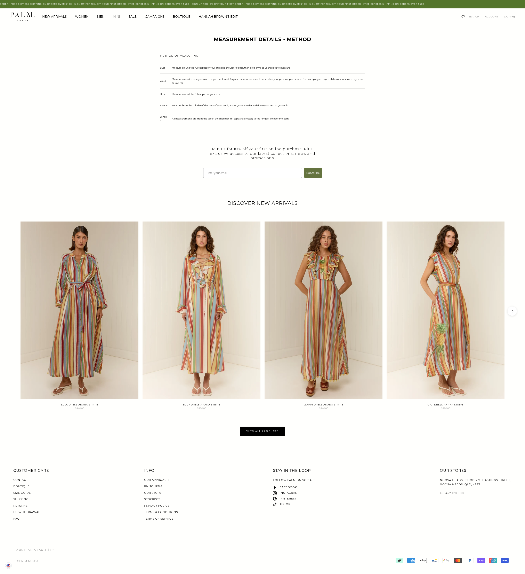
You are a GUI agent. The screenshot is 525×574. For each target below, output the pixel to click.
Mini (116, 16)
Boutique (181, 16)
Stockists (152, 499)
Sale (133, 16)
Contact (20, 479)
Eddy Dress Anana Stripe (201, 404)
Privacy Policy (156, 505)
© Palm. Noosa (27, 561)
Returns (20, 505)
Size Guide (22, 492)
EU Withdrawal (26, 512)
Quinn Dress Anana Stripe (323, 404)
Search (474, 16)
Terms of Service (158, 518)
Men (100, 16)
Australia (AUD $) (33, 549)
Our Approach (156, 479)
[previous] (12, 311)
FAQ (16, 518)
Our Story (153, 492)
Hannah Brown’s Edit (218, 16)
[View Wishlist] (463, 16)
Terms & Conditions (161, 512)
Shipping (21, 499)
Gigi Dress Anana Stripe (445, 404)
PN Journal (154, 486)
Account (491, 16)
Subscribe (313, 172)
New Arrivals (54, 16)
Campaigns (154, 16)
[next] (512, 311)
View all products (262, 431)
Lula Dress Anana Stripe (79, 404)
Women (82, 16)
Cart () (509, 16)
